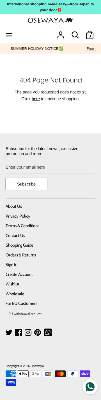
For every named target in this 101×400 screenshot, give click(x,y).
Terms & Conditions (22, 225)
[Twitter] (9, 332)
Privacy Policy (18, 216)
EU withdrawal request (25, 314)
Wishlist (12, 284)
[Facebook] (19, 332)
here (36, 98)
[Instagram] (29, 332)
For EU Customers (21, 303)
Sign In (11, 264)
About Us (14, 206)
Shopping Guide (19, 245)
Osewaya (37, 366)
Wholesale (15, 293)
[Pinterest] (38, 332)
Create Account (19, 274)
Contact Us (15, 235)
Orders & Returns (21, 255)
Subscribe (26, 184)
